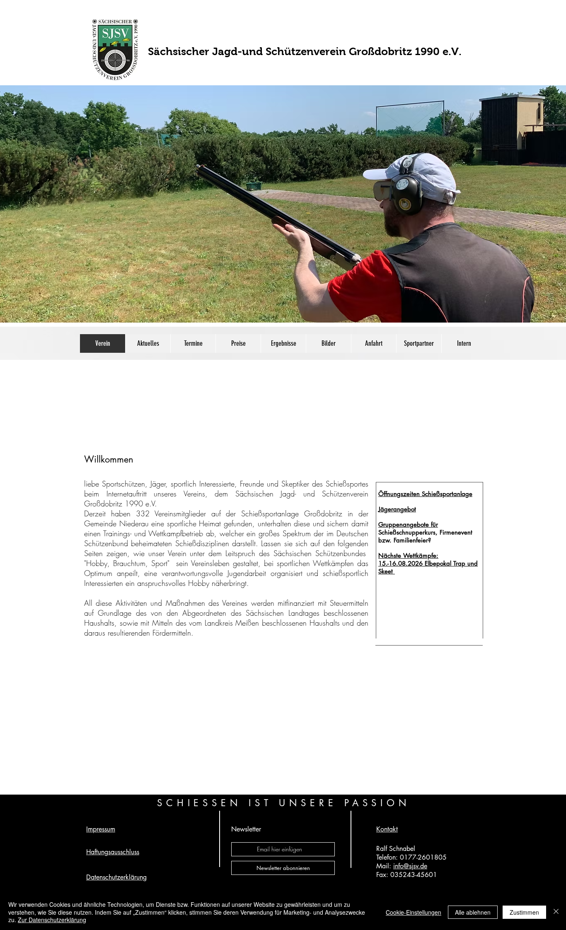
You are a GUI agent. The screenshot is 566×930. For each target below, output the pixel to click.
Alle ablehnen (473, 912)
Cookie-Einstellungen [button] (413, 912)
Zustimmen (524, 912)
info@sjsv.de (410, 866)
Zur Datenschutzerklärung (52, 920)
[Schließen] (556, 912)
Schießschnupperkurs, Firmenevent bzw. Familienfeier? (425, 536)
